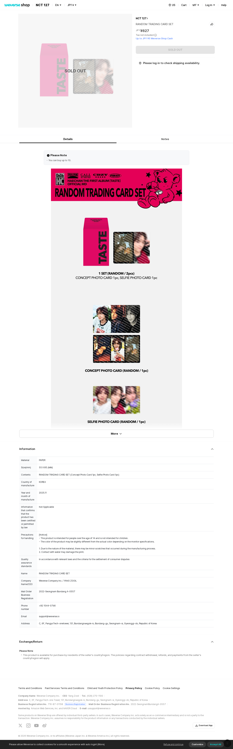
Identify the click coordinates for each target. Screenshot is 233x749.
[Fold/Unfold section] (116, 449)
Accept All (215, 744)
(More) (101, 744)
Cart (184, 5)
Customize (197, 744)
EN (57, 5)
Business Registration (75, 704)
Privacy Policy (134, 688)
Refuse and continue (173, 744)
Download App (205, 725)
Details (68, 139)
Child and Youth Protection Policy (105, 688)
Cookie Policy (152, 688)
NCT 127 (141, 18)
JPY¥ (71, 5)
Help (223, 5)
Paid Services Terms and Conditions (64, 688)
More (114, 433)
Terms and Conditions (30, 688)
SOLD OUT (175, 49)
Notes (165, 139)
